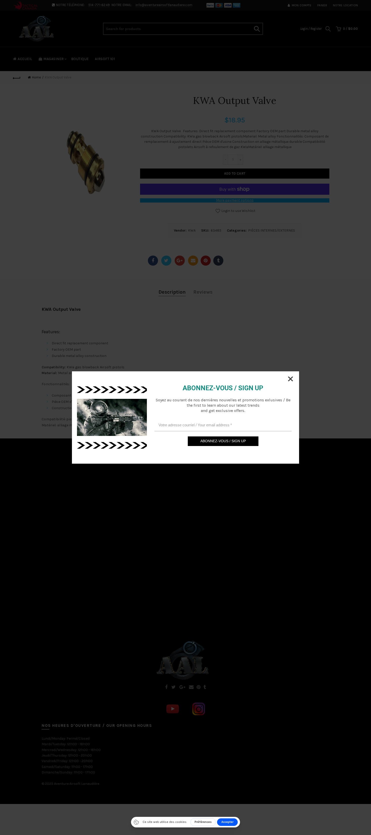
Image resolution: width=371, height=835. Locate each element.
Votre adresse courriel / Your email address (195, 425)
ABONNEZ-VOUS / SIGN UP (223, 441)
